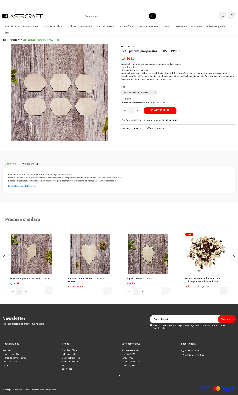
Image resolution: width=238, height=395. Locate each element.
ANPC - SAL (67, 369)
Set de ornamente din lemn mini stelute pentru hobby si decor (203, 280)
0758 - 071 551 (192, 350)
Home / (5, 40)
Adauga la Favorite (133, 128)
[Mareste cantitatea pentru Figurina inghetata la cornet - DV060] (26, 291)
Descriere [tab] (10, 163)
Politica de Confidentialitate (15, 358)
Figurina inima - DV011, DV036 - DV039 (86, 280)
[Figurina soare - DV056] (148, 253)
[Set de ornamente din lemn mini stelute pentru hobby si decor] (206, 253)
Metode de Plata (69, 350)
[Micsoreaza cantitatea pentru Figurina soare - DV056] (129, 291)
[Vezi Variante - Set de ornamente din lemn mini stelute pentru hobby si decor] (224, 291)
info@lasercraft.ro (194, 355)
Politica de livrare (10, 361)
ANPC (64, 365)
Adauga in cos (161, 110)
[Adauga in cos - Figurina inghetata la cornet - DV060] (49, 291)
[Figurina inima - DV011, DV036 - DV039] (90, 253)
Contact (6, 365)
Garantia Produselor (71, 358)
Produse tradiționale (215, 26)
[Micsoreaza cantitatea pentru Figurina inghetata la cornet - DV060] (13, 291)
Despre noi (181, 26)
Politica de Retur (69, 354)
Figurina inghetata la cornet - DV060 (30, 278)
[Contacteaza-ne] (222, 15)
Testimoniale (196, 26)
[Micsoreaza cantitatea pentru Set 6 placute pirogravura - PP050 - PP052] (124, 110)
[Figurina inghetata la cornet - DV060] (31, 253)
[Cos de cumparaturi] (232, 15)
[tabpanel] (59, 92)
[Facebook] (119, 377)
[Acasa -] (22, 16)
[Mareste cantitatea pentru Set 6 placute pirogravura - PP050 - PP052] (137, 110)
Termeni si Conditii (10, 354)
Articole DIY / (16, 40)
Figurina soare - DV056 (139, 278)
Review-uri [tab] (30, 163)
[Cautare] (152, 16)
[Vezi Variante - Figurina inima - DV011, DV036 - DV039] (107, 291)
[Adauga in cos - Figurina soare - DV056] (166, 291)
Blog (7, 32)
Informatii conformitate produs (22, 186)
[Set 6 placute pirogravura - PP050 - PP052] (59, 92)
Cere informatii (157, 128)
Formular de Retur (70, 361)
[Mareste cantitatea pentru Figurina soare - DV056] (142, 291)
